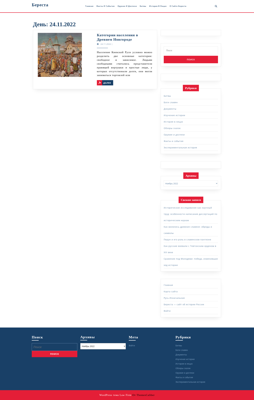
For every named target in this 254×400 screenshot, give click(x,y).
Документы (170, 108)
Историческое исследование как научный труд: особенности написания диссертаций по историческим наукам (190, 214)
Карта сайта (171, 291)
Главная (89, 6)
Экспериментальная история (180, 147)
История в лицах (158, 6)
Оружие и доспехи (127, 6)
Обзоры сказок (172, 128)
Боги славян (171, 102)
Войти (167, 310)
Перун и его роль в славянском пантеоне (187, 239)
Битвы (143, 6)
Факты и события (105, 6)
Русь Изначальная (174, 298)
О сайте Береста (178, 6)
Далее (108, 82)
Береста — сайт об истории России (184, 304)
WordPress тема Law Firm (115, 395)
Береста (40, 4)
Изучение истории (174, 115)
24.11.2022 (106, 44)
